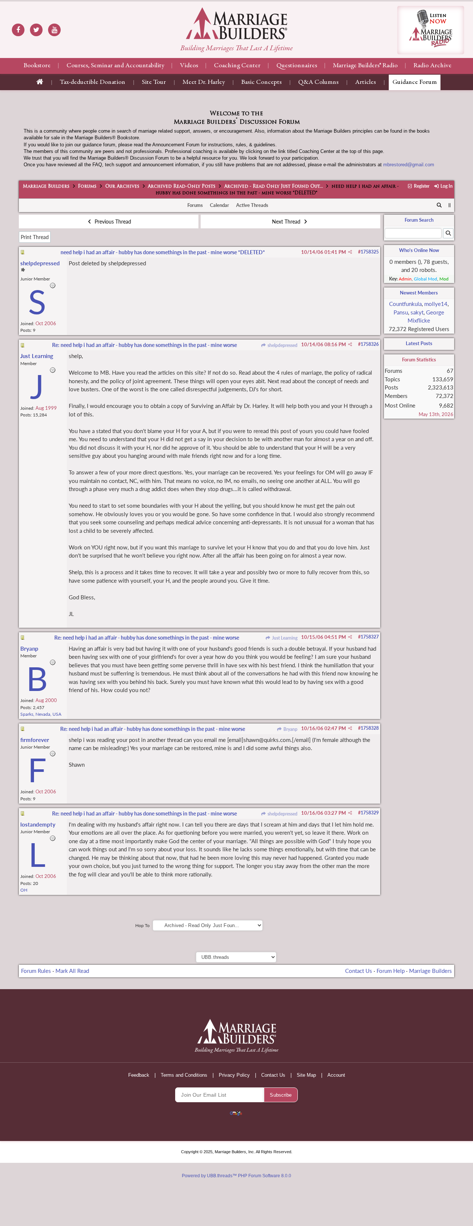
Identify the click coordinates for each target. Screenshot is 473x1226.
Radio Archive (433, 65)
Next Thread (287, 221)
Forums (87, 186)
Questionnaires (296, 65)
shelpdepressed (281, 345)
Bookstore (37, 65)
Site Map (306, 1075)
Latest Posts (419, 343)
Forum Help (391, 970)
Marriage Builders (46, 186)
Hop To (142, 925)
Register (421, 186)
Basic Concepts (261, 82)
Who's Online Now (419, 250)
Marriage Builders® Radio (365, 65)
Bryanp (289, 729)
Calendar (219, 205)
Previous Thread (112, 221)
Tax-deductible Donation (92, 82)
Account (336, 1075)
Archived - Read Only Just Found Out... (273, 186)
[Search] (439, 205)
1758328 (370, 728)
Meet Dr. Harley (204, 82)
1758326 (370, 344)
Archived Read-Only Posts (181, 186)
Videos (189, 65)
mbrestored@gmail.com (408, 164)
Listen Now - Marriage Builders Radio (430, 30)
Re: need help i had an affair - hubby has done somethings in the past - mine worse (144, 345)
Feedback (138, 1075)
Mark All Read (72, 970)
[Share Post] (350, 252)
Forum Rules (36, 970)
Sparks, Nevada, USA (40, 714)
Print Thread (35, 237)
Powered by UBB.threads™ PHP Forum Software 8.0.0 (236, 1175)
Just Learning (284, 638)
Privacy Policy (234, 1075)
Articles (365, 82)
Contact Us (358, 970)
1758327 (370, 637)
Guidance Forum (414, 82)
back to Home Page (236, 23)
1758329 (370, 812)
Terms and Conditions (184, 1075)
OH (23, 890)
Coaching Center (237, 65)
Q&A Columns (318, 82)
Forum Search (419, 220)
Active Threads (252, 205)
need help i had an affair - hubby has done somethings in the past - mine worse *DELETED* (163, 252)
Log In (445, 186)
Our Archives (122, 186)
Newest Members (419, 293)
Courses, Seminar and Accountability (115, 65)
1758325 (370, 252)
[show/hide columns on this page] (450, 205)
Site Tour (154, 82)
